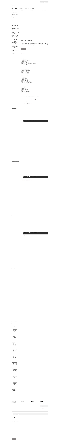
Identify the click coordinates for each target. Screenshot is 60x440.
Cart (14, 417)
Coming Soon (20, 8)
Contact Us (29, 8)
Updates (26, 8)
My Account (33, 8)
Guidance (16, 8)
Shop (12, 8)
